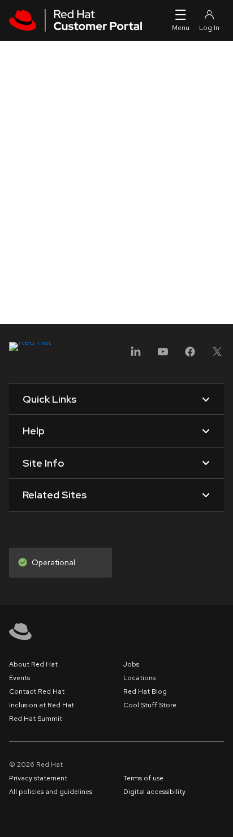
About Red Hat (33, 664)
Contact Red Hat (36, 691)
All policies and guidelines (50, 791)
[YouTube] (163, 355)
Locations (139, 677)
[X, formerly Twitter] (217, 355)
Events (19, 677)
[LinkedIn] (136, 355)
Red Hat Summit (35, 718)
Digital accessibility (154, 791)
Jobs (131, 664)
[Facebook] (190, 355)
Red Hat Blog (145, 691)
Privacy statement (38, 778)
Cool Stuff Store (149, 705)
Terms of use (143, 778)
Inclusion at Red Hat (41, 705)
